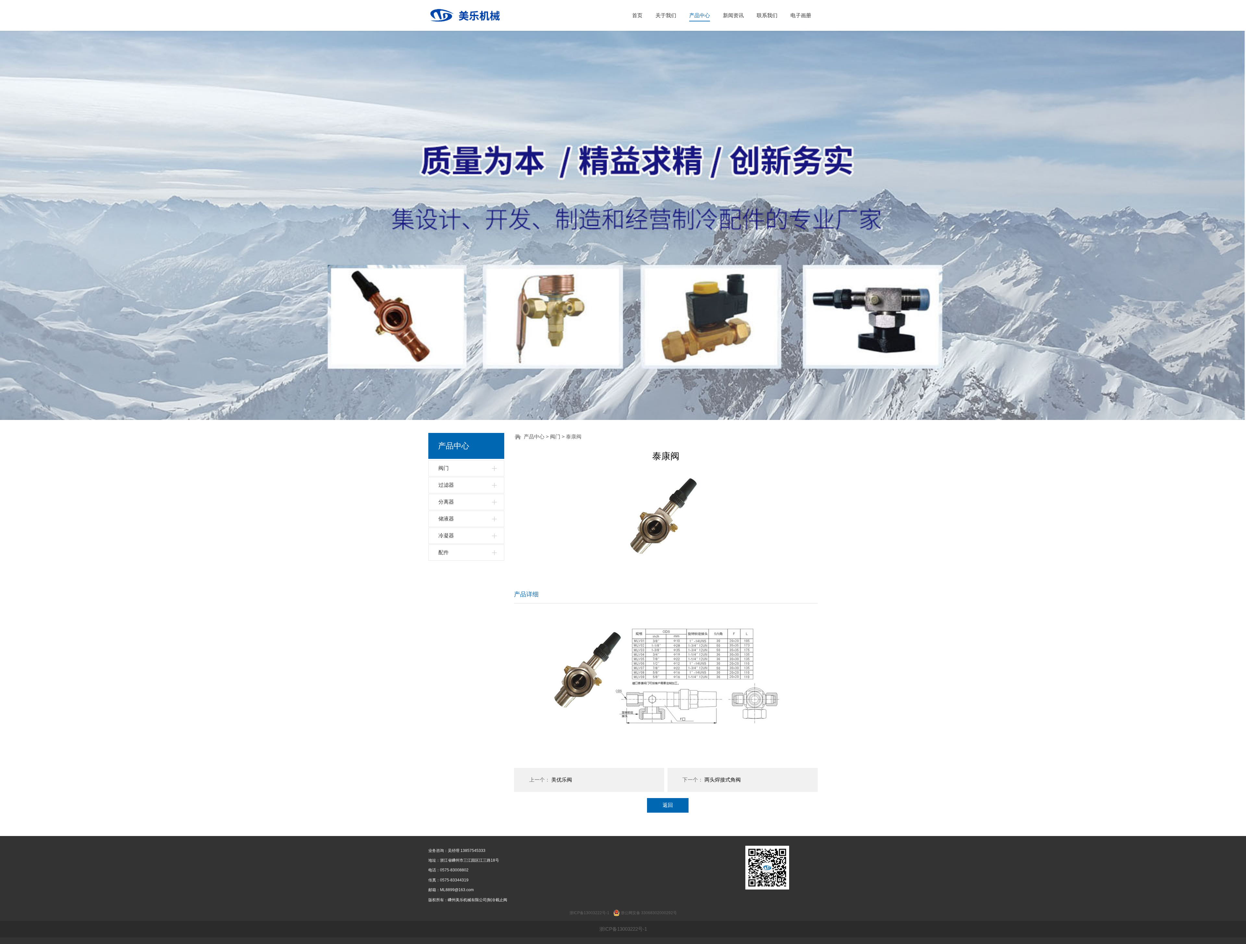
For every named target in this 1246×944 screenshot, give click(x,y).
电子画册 (800, 15)
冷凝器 (446, 535)
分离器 (446, 502)
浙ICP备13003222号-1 (623, 929)
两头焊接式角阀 (722, 780)
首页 (637, 15)
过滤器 (446, 485)
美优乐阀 (561, 780)
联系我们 (767, 15)
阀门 (443, 468)
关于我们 (665, 15)
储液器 (446, 518)
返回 (668, 805)
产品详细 (526, 594)
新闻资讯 (733, 15)
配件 (443, 552)
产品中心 (699, 15)
